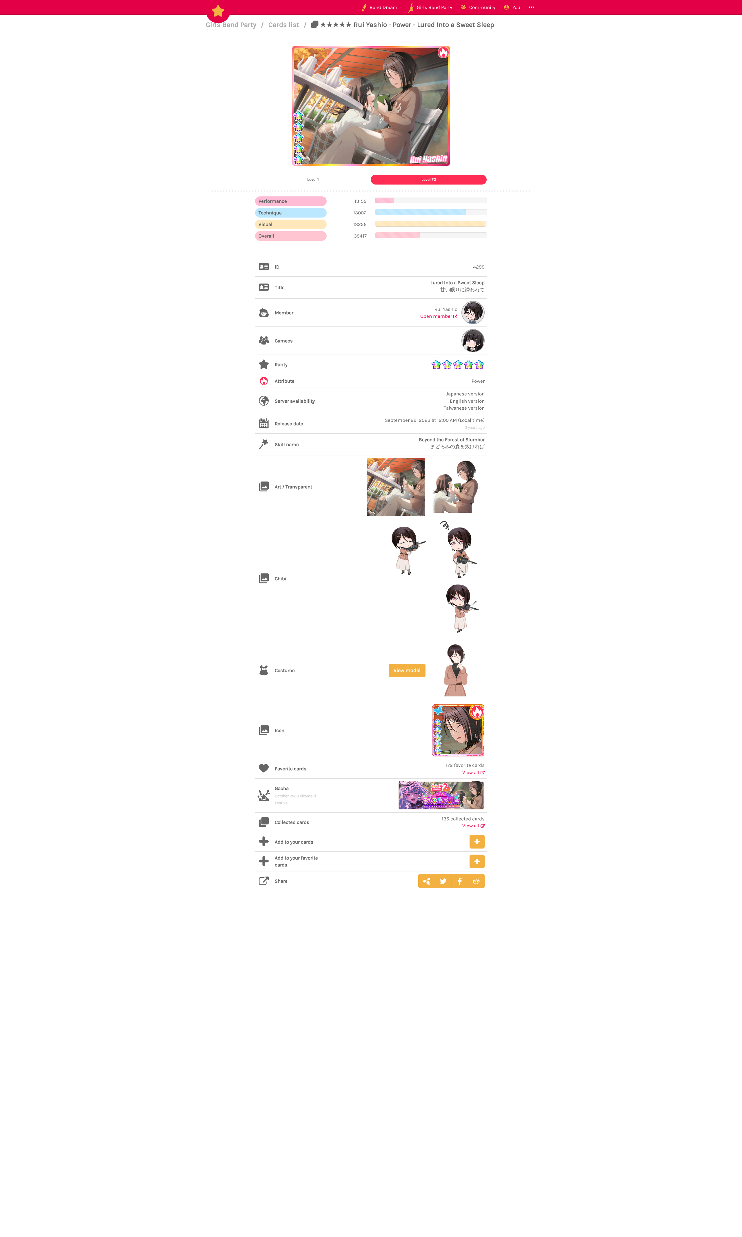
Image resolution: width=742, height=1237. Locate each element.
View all (471, 772)
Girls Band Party (232, 25)
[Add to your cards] (477, 842)
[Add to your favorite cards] (477, 861)
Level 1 (313, 179)
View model (407, 670)
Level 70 (428, 179)
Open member (436, 316)
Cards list (284, 25)
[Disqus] (371, 984)
